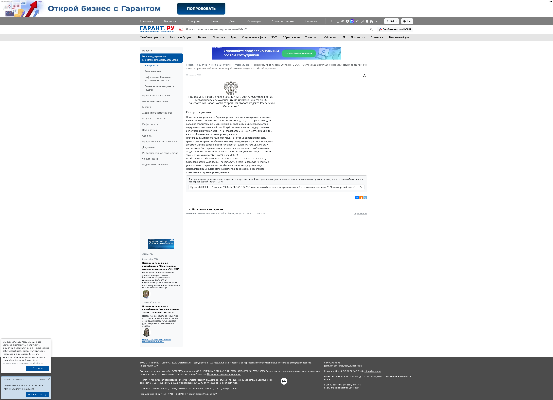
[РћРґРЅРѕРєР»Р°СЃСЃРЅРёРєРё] (361, 197)
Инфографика (150, 124)
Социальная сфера (254, 37)
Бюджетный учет (400, 37)
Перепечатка (360, 213)
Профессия (358, 37)
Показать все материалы (207, 209)
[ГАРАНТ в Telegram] (357, 21)
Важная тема (149, 130)
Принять (38, 368)
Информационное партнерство (160, 153)
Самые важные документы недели (159, 88)
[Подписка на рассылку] (333, 21)
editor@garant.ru (372, 371)
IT (344, 37)
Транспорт (312, 37)
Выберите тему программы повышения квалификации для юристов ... (156, 340)
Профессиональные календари (160, 141)
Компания (146, 21)
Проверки (377, 37)
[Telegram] (365, 197)
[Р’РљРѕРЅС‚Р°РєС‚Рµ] (357, 197)
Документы (148, 147)
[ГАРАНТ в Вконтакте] (342, 21)
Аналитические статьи (155, 101)
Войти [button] (393, 21)
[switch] (181, 29)
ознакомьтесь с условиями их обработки (23, 363)
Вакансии (170, 21)
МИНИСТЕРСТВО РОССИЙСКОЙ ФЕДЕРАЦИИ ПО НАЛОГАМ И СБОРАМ (233, 213)
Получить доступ (37, 394)
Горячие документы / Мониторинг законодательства (160, 58)
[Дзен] (347, 21)
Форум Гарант (150, 158)
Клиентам (311, 21)
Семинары (254, 21)
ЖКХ (274, 37)
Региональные (153, 71)
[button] (395, 29)
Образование (291, 37)
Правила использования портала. (224, 374)
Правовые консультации (156, 95)
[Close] (48, 379)
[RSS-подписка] (376, 21)
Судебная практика (152, 37)
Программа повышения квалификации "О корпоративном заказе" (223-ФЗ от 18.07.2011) (160, 309)
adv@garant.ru (378, 376)
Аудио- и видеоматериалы (157, 112)
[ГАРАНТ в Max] (352, 21)
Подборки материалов (155, 164)
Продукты (194, 21)
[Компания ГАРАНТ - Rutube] (372, 21)
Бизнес (202, 37)
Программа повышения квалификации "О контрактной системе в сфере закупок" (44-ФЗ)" (160, 266)
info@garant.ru (229, 388)
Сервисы (147, 135)
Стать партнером (283, 21)
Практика (219, 37)
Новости (147, 50)
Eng (409, 21)
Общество (330, 37)
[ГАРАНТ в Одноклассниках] (367, 21)
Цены (214, 21)
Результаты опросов (153, 118)
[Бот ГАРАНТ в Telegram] (362, 21)
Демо (233, 21)
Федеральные (152, 65)
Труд (233, 37)
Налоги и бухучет (181, 37)
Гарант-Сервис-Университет (202, 394)
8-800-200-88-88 (332, 362)
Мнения (146, 107)
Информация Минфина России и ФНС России (158, 78)
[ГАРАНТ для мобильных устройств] (338, 21)
